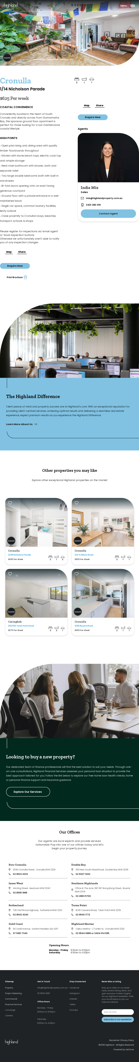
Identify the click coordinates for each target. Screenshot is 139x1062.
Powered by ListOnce (124, 1049)
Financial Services (13, 1004)
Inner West (16, 883)
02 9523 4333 (20, 874)
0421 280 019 (93, 204)
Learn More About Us (19, 424)
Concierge (10, 1010)
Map (9, 252)
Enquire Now (15, 266)
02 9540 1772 (83, 914)
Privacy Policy (127, 1040)
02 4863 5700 (83, 896)
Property (9, 987)
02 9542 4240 (20, 914)
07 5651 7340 (20, 933)
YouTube (74, 1010)
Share (22, 252)
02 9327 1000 (83, 874)
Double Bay (78, 864)
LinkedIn (73, 999)
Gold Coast (16, 923)
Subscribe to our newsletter (118, 1019)
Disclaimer (114, 1040)
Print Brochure (15, 277)
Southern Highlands (84, 883)
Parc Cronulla (17, 864)
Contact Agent (108, 213)
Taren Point (79, 905)
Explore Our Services (28, 792)
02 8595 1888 (20, 892)
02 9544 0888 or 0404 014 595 (92, 933)
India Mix (89, 187)
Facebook (74, 987)
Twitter (73, 1004)
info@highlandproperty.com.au (52, 987)
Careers (9, 1015)
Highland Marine (82, 923)
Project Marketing (13, 993)
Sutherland (16, 905)
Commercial (11, 999)
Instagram (75, 993)
